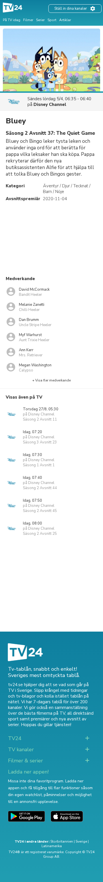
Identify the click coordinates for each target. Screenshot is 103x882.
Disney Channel (49, 104)
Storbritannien (61, 841)
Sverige (81, 841)
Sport (51, 20)
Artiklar (65, 20)
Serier (40, 20)
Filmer (28, 20)
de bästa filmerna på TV (41, 713)
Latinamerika (51, 846)
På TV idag (11, 20)
